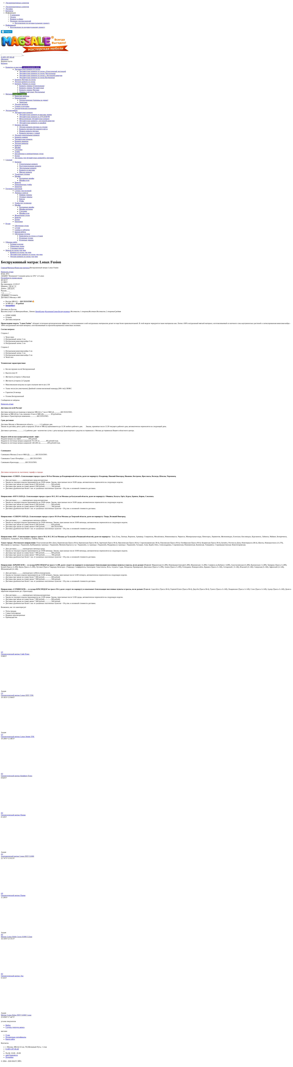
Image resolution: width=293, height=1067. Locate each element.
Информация (10, 25)
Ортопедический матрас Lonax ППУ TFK (17, 695)
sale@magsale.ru (11, 1055)
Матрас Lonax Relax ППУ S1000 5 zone (16, 1015)
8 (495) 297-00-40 (7, 57)
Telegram (8, 32)
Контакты (9, 11)
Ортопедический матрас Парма (13, 895)
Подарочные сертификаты (15, 1037)
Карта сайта (10, 1039)
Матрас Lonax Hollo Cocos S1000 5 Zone (16, 937)
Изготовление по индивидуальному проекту (32, 23)
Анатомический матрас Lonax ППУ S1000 (17, 856)
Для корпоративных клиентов (17, 3)
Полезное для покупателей (20, 21)
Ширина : (5, 286)
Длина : (4, 288)
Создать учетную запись (14, 1027)
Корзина (4, 63)
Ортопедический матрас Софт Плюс (15, 654)
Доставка (9, 9)
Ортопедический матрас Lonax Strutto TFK (17, 737)
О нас (7, 1035)
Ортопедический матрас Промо (13, 815)
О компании (15, 15)
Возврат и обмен (16, 19)
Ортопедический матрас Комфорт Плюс (16, 776)
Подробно (9, 1057)
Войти (8, 1025)
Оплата (13, 17)
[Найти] (23, 55)
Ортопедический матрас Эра (12, 976)
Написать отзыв (7, 272)
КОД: (3, 274)
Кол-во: (4, 291)
